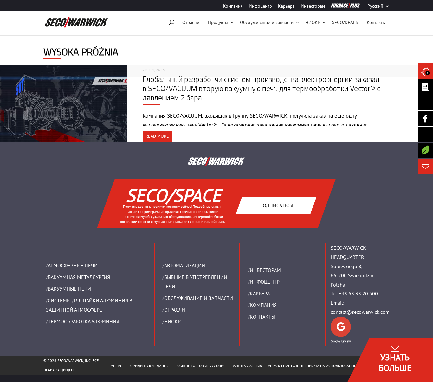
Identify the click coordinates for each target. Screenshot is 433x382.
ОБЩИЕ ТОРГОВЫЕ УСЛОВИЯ (201, 365)
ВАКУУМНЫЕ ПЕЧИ (69, 289)
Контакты (376, 22)
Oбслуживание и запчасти (267, 22)
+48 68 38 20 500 (358, 293)
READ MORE (157, 136)
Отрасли (190, 22)
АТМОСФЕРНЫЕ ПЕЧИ (73, 265)
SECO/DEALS (345, 22)
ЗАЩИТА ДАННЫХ (247, 365)
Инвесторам (313, 6)
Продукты (218, 22)
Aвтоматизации (184, 265)
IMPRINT (116, 365)
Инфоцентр (260, 6)
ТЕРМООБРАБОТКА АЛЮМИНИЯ (83, 321)
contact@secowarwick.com (360, 312)
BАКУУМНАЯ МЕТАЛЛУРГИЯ (79, 277)
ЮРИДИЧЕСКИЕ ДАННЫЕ (150, 365)
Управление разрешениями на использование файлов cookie (326, 365)
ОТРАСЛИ (174, 309)
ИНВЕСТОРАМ (265, 270)
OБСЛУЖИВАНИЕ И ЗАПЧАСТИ (198, 298)
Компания (233, 6)
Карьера (286, 6)
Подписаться (276, 205)
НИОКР (312, 22)
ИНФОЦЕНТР (265, 282)
